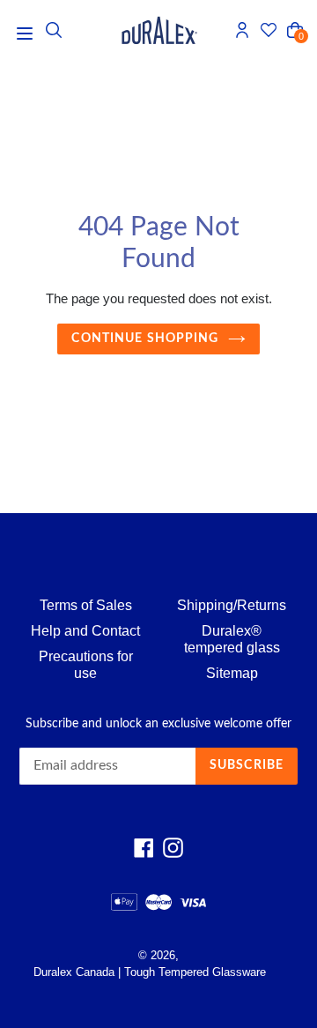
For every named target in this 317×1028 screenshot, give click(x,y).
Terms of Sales (86, 605)
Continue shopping (144, 338)
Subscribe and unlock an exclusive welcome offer (158, 724)
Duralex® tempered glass (232, 639)
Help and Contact (85, 630)
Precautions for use (86, 665)
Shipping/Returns (231, 605)
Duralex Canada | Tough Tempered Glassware (149, 972)
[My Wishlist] (268, 30)
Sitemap (232, 673)
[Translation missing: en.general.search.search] (54, 30)
